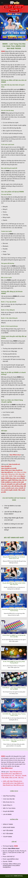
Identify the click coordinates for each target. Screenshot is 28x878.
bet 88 (18, 482)
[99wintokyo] (14, 2)
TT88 (2, 777)
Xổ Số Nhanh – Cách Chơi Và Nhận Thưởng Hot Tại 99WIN (14, 688)
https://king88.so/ (6, 466)
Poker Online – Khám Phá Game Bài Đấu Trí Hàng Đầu (14, 740)
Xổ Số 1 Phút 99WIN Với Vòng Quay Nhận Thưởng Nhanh (14, 662)
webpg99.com (11, 484)
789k (19, 490)
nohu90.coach (10, 488)
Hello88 (24, 775)
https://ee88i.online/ (6, 773)
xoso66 (14, 468)
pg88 (9, 480)
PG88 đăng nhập (16, 480)
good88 (3, 492)
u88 (12, 486)
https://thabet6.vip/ (6, 775)
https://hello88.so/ (6, 468)
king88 (10, 490)
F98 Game (18, 775)
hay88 (23, 490)
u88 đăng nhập (18, 486)
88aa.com (20, 472)
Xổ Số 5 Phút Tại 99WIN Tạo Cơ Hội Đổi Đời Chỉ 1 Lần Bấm (14, 636)
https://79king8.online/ (16, 771)
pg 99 (20, 484)
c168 (16, 474)
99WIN (16, 846)
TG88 (14, 476)
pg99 (17, 484)
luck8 (18, 476)
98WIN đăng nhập (10, 478)
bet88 (14, 482)
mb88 (4, 781)
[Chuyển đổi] (2, 505)
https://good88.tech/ (7, 472)
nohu (15, 472)
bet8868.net (8, 482)
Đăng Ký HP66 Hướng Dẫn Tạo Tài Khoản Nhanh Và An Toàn (14, 557)
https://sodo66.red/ (14, 464)
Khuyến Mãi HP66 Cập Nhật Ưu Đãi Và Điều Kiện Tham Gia (14, 583)
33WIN (11, 476)
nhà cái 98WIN (20, 478)
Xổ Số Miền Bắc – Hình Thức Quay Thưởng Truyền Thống (14, 714)
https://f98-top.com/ (18, 785)
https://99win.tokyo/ (7, 768)
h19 (13, 775)
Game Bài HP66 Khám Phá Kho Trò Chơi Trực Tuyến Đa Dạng (14, 610)
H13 (22, 777)
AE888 (6, 777)
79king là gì (11, 474)
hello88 (15, 490)
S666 (10, 777)
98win (3, 478)
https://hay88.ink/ (17, 470)
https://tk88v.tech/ (17, 773)
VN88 (6, 476)
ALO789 (15, 777)
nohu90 (21, 488)
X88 (19, 777)
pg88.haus (4, 480)
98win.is (22, 476)
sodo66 (5, 490)
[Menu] (2, 3)
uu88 (8, 781)
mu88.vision (7, 486)
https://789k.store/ (6, 470)
